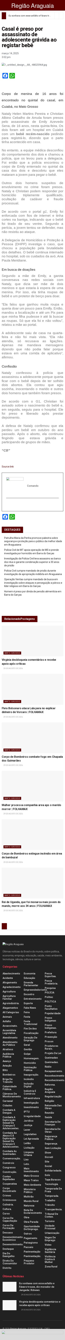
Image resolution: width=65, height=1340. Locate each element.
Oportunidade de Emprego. (32, 1228)
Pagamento (30, 1238)
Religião (49, 1101)
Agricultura (9, 991)
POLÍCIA (49, 992)
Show (48, 1152)
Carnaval (8, 1101)
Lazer (27, 1129)
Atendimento (10, 1037)
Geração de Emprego (30, 1039)
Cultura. (7, 1209)
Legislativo (30, 1134)
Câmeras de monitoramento (12, 1095)
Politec (49, 997)
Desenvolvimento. (13, 1244)
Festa (27, 1016)
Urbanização (52, 1233)
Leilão (27, 1143)
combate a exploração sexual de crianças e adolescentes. (11, 1123)
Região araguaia (50, 1090)
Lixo (26, 1159)
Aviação (7, 1065)
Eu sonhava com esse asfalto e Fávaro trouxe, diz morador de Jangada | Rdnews (36, 1287)
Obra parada (31, 1221)
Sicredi (49, 1157)
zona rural (51, 1266)
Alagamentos (10, 1007)
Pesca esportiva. (50, 975)
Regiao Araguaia (18, 1328)
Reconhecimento (54, 1075)
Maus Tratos (31, 1180)
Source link (8, 466)
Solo (47, 1175)
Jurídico (28, 1120)
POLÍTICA (50, 1001)
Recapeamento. (54, 1071)
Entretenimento (33, 998)
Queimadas (51, 1057)
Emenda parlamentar (31, 984)
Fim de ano (30, 1028)
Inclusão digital (29, 1085)
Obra (26, 1217)
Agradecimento (12, 987)
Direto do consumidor (10, 1262)
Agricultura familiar (9, 997)
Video (48, 1244)
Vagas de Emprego (50, 1239)
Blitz (5, 1070)
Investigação (31, 1102)
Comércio (8, 1163)
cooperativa (10, 1183)
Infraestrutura (32, 1098)
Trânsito (50, 1205)
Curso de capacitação (10, 1219)
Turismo (50, 1221)
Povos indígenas (50, 1019)
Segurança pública (51, 1137)
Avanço (7, 1061)
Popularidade (52, 1013)
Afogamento (10, 982)
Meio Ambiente (32, 1184)
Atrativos (8, 1049)
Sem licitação (53, 1148)
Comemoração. (12, 1158)
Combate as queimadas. (10, 1152)
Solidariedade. (53, 1170)
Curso (6, 1213)
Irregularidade (32, 1116)
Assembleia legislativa (9, 1031)
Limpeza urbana (29, 1153)
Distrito (7, 1268)
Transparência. (53, 1209)
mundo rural (31, 1201)
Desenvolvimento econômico (13, 1238)
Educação (29, 978)
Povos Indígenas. (51, 1026)
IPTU (27, 1111)
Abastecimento (11, 973)
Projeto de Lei (53, 1053)
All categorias (11, 1012)
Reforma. (50, 1084)
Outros (28, 1233)
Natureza (29, 1205)
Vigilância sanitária (50, 1250)
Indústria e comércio (30, 1092)
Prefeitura (51, 1032)
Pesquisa (50, 988)
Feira (27, 1012)
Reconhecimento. (55, 1080)
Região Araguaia (32, 5)
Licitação (29, 1147)
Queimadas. (52, 1062)
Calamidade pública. (10, 1088)
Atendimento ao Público (10, 1043)
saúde (48, 1117)
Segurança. (51, 1143)
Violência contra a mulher (50, 1259)
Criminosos (9, 1200)
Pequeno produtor (29, 1262)
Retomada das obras (53, 1107)
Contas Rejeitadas (9, 1178)
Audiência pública (8, 1055)
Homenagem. (31, 1058)
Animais (7, 1016)
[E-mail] (8, 504)
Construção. (10, 1172)
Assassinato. (10, 1025)
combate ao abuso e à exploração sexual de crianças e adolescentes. (11, 1139)
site (47, 1161)
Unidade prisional (50, 1227)
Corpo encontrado (9, 1189)
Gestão (28, 1049)
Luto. (27, 1164)
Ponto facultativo (51, 1007)
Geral (27, 1044)
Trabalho (50, 1200)
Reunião (49, 1112)
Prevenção (51, 1037)
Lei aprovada (31, 1138)
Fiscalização (31, 1033)
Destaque (8, 1249)
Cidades (7, 1105)
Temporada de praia (53, 1190)
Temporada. (52, 1196)
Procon (49, 1041)
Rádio (48, 1066)
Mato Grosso (12, 653)
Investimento (31, 1107)
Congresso (9, 1167)
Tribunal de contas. (51, 1215)
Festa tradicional (30, 1022)
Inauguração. (31, 1074)
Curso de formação (9, 1227)
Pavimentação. (32, 1256)
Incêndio (29, 1079)
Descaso (8, 1232)
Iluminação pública (30, 1069)
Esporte (28, 1003)
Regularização (53, 1096)
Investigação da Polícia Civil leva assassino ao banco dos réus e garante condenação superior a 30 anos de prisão (32, 562)
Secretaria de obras (52, 1130)
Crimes (7, 1195)
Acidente (8, 978)
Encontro (29, 994)
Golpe (27, 1053)
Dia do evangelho (9, 1255)
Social (48, 1166)
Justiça (28, 1125)
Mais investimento (31, 1170)
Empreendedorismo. (36, 989)
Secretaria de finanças (52, 1123)
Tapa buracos (53, 1179)
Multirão (29, 1196)
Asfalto (7, 1021)
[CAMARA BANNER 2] (32, 1334)
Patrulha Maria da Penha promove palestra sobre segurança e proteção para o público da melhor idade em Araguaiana (33, 541)
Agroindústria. (11, 1003)
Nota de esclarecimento (33, 1211)
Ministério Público (30, 1190)
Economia (29, 973)
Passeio (28, 1247)
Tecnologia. (52, 1184)
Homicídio (30, 1063)
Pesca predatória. (51, 982)
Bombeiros (9, 1074)
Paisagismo (31, 1242)
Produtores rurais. (51, 1047)
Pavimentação (32, 1251)
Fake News (30, 1007)
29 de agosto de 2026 (13, 668)
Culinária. (8, 1204)
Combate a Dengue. (9, 1111)
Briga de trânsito (8, 1080)
